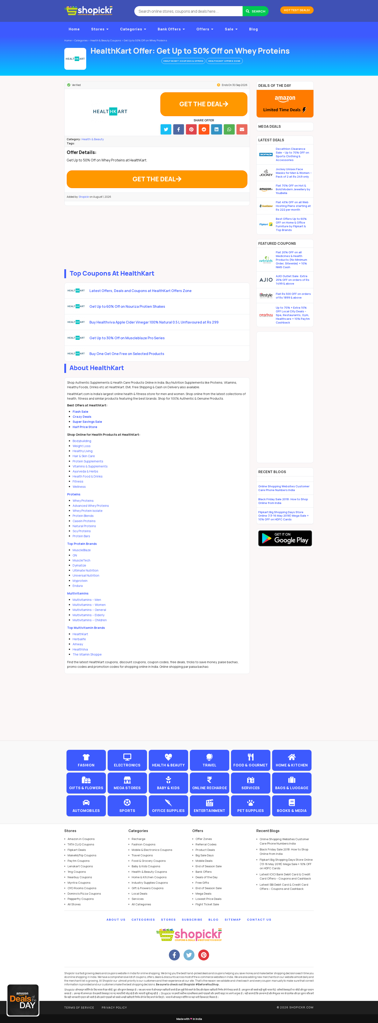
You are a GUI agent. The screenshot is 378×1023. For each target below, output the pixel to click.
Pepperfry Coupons (81, 899)
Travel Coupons (142, 855)
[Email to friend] (241, 129)
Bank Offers (169, 29)
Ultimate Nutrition (85, 570)
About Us (116, 920)
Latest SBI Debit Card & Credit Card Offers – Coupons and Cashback (284, 887)
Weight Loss (82, 446)
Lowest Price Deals (208, 899)
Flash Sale (80, 411)
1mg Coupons (77, 872)
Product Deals (205, 850)
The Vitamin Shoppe (87, 654)
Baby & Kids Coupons (146, 866)
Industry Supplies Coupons (150, 883)
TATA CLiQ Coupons (81, 844)
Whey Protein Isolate (88, 511)
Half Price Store (85, 427)
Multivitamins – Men (87, 600)
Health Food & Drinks (88, 476)
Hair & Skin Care (84, 456)
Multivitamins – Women (89, 605)
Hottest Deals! (297, 10)
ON (75, 555)
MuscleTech (81, 560)
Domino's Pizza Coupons (84, 893)
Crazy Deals (82, 416)
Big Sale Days (205, 855)
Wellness (79, 486)
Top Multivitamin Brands (86, 628)
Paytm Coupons (78, 861)
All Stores (74, 904)
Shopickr (84, 197)
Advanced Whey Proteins (91, 506)
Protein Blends (83, 516)
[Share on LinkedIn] (216, 129)
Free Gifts (202, 883)
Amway (78, 644)
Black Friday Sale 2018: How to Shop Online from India (283, 501)
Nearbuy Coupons (80, 877)
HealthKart (80, 634)
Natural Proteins (84, 526)
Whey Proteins (83, 500)
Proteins (73, 494)
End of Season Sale (209, 866)
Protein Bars (81, 536)
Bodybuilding (82, 441)
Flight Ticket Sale (207, 904)
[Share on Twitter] (166, 129)
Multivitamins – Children (90, 620)
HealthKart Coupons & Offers (183, 60)
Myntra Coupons (79, 883)
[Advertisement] (157, 236)
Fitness (78, 481)
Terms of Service (79, 1007)
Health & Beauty (93, 139)
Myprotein (80, 581)
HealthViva (80, 649)
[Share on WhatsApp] (229, 129)
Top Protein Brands (82, 544)
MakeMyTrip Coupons (82, 855)
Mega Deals (203, 893)
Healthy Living (83, 451)
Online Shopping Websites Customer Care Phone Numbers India (284, 488)
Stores (98, 29)
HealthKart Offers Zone (224, 60)
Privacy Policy (114, 1007)
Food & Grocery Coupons (149, 861)
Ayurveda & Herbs (85, 471)
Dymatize (79, 565)
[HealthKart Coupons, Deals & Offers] (75, 59)
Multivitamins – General (89, 610)
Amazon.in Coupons (81, 839)
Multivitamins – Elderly (88, 615)
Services (138, 899)
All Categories (141, 904)
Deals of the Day (207, 877)
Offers (202, 29)
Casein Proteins (84, 521)
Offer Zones (204, 839)
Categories (131, 29)
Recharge (138, 839)
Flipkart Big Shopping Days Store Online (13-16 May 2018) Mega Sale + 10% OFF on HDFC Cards (283, 515)
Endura (78, 586)
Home (74, 29)
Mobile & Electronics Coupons (152, 850)
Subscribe (192, 920)
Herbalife (79, 639)
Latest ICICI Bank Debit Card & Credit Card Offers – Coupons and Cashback (285, 876)
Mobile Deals (204, 861)
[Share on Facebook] (178, 129)
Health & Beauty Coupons (149, 872)
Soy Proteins (82, 531)
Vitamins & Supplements (90, 466)
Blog (253, 29)
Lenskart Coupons (80, 866)
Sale (229, 29)
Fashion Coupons (143, 844)
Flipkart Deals (77, 850)
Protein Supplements (88, 461)
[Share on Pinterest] (191, 129)
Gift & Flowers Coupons (147, 888)
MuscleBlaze (82, 550)
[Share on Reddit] (204, 129)
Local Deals (139, 893)
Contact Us (259, 920)
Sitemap (233, 920)
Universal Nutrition (86, 575)
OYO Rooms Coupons (82, 888)
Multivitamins (77, 593)
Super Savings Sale (87, 422)
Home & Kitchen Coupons (149, 877)
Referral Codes (206, 844)
